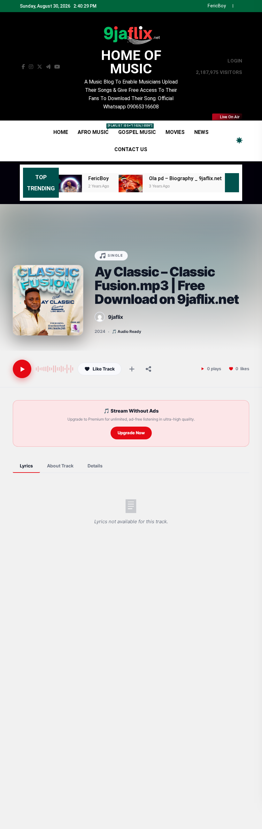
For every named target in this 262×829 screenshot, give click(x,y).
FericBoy (85, 178)
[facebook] (23, 67)
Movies (175, 132)
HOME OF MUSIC (131, 62)
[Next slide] (237, 6)
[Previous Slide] (228, 6)
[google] (48, 67)
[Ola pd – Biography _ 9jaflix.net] (118, 187)
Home (60, 132)
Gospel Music (137, 132)
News (201, 132)
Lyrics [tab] (26, 465)
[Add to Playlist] (132, 369)
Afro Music (95, 129)
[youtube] (57, 67)
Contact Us (130, 149)
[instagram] (31, 67)
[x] (39, 67)
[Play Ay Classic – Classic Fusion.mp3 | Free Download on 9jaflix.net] (22, 369)
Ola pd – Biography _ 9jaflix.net (193, 6)
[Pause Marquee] (232, 182)
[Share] (149, 369)
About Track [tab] (60, 465)
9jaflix (115, 317)
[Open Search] (228, 140)
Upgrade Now (131, 432)
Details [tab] (95, 465)
